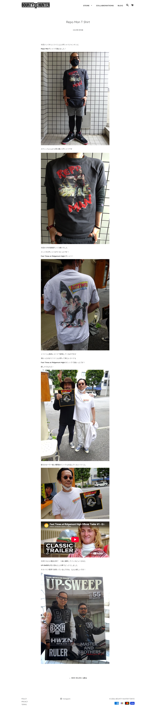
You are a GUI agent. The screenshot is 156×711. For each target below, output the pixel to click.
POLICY (24, 699)
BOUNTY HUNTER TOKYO (125, 699)
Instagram (66, 699)
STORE (86, 6)
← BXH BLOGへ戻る (78, 678)
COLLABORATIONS (105, 6)
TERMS (24, 704)
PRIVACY (24, 702)
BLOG (120, 6)
